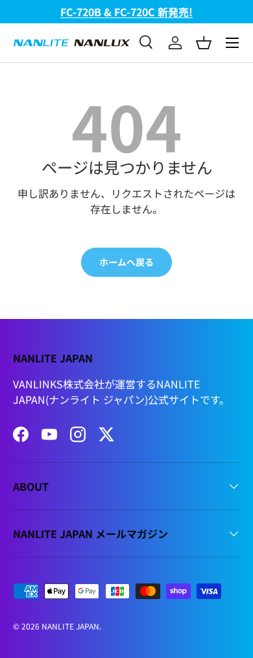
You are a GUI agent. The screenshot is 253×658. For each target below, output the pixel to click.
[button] (203, 43)
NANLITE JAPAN (70, 625)
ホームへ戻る (126, 261)
